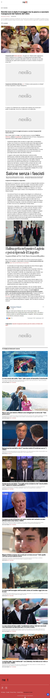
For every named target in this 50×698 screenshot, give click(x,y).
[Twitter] (5, 687)
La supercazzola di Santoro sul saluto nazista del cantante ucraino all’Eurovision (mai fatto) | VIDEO (23, 520)
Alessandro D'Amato (5, 16)
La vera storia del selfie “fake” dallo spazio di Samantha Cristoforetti (24, 378)
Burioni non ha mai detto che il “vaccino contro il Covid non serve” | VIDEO (24, 449)
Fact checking (4, 7)
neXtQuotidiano (5, 382)
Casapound (18, 137)
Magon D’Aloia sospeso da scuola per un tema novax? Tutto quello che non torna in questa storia (24, 555)
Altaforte (7, 137)
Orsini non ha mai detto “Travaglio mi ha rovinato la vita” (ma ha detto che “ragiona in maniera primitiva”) (25, 484)
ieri (23, 84)
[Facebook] (1, 687)
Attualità (9, 453)
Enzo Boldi (4, 453)
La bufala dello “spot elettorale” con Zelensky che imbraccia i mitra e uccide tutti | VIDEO (25, 662)
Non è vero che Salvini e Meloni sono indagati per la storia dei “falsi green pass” (24, 413)
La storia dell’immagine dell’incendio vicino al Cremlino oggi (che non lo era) (24, 591)
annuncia (7, 296)
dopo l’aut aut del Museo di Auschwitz (19, 262)
